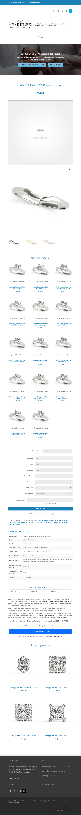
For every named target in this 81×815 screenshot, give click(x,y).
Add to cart (40, 509)
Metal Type (30, 458)
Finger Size (30, 482)
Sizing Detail (29, 487)
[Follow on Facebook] (53, 11)
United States (65, 522)
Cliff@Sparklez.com (22, 772)
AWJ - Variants (40, 520)
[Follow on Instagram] (57, 11)
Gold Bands (47, 522)
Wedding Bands (15, 524)
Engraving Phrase (20, 500)
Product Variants (36, 451)
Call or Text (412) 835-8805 (26, 769)
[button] (69, 170)
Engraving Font (29, 493)
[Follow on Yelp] (62, 11)
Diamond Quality (28, 476)
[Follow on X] (70, 11)
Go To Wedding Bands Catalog (40, 631)
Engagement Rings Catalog (32, 65)
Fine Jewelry (39, 522)
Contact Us (55, 65)
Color (31, 464)
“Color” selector (61, 617)
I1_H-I (54, 522)
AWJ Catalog (49, 520)
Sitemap (16, 802)
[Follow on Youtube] (66, 11)
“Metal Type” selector (46, 616)
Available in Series (28, 522)
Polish (58, 522)
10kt (59, 520)
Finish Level (30, 470)
